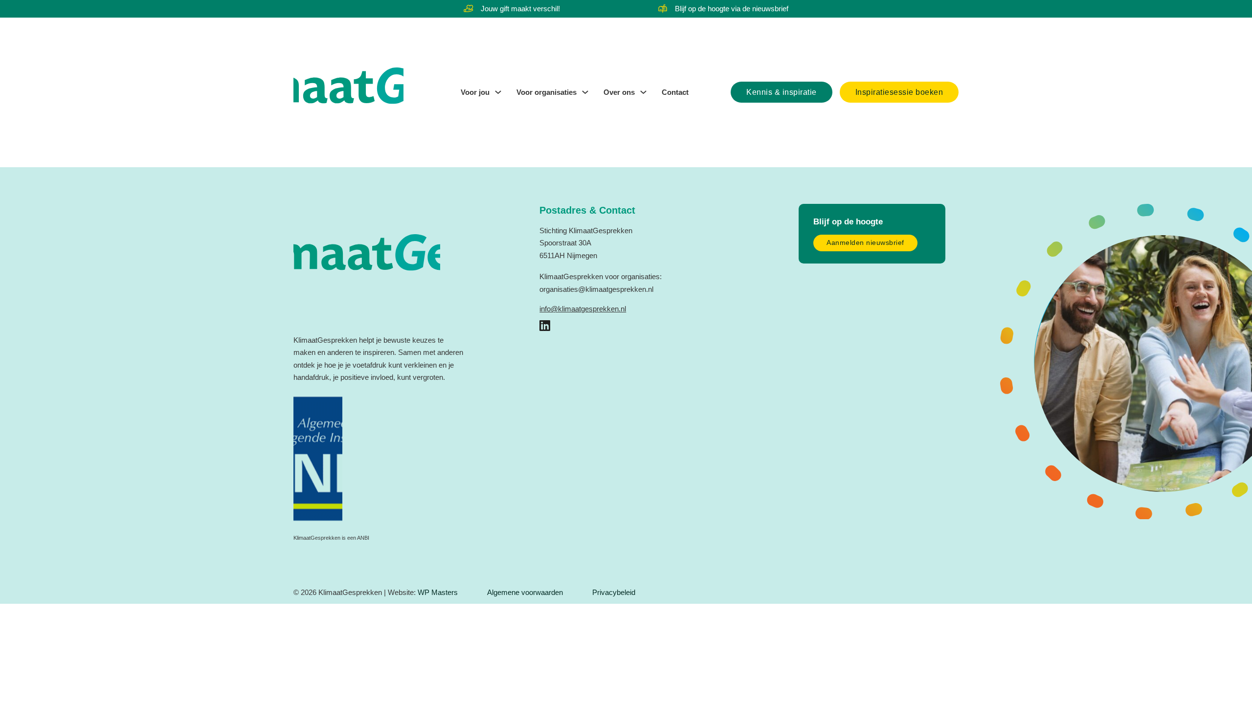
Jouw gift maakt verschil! (520, 8)
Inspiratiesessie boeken (899, 92)
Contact (675, 92)
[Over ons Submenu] (643, 92)
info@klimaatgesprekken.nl (582, 309)
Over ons (619, 92)
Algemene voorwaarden (525, 592)
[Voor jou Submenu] (498, 92)
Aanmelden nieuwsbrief (865, 242)
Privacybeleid (613, 592)
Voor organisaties (546, 92)
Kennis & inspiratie (781, 92)
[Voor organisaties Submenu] (585, 92)
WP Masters (438, 592)
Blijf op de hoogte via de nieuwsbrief (731, 8)
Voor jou (475, 92)
